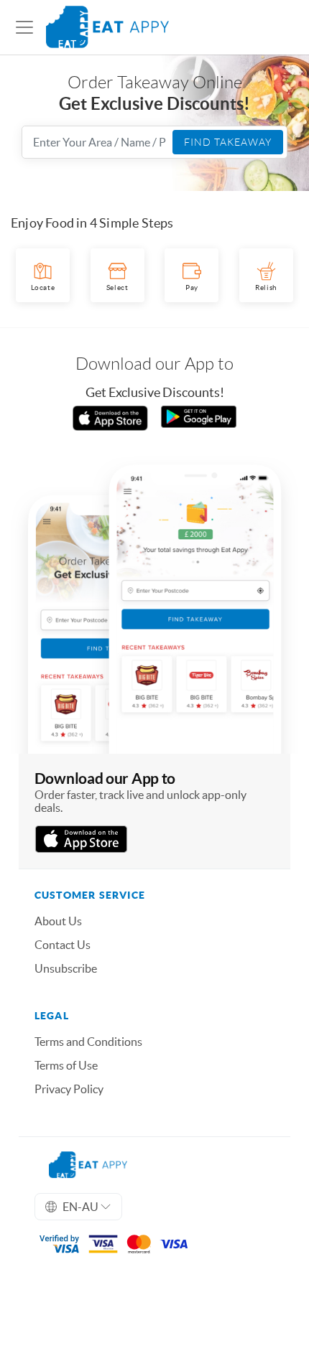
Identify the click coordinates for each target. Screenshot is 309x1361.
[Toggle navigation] (24, 27)
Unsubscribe (65, 968)
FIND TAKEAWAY (228, 142)
